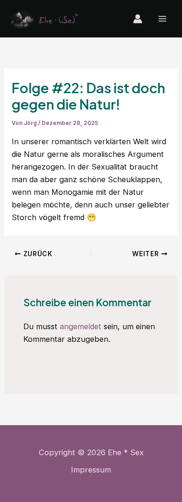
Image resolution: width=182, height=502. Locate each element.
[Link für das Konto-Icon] (137, 18)
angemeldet (80, 326)
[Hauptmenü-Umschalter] (162, 19)
